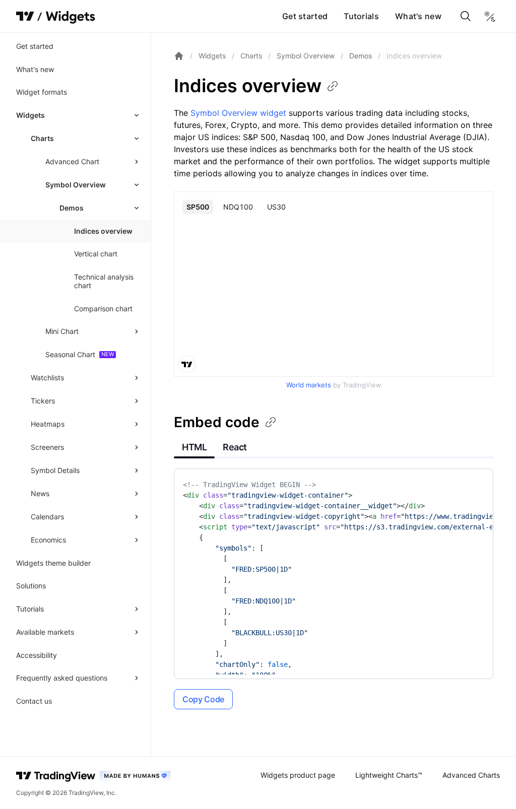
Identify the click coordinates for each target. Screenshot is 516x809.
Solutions (31, 585)
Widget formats (41, 92)
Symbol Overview (75, 184)
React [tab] (235, 447)
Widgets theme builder (53, 563)
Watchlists (47, 377)
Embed (217, 422)
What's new (418, 16)
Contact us (34, 701)
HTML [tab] (194, 447)
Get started (305, 16)
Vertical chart (95, 253)
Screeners (47, 447)
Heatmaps (47, 424)
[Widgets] (69, 17)
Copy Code (203, 699)
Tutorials (361, 16)
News (40, 493)
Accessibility (36, 655)
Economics (48, 539)
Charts (42, 138)
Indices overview (103, 231)
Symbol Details (55, 470)
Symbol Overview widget (238, 113)
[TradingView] (25, 16)
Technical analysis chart (104, 281)
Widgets (30, 115)
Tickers (43, 400)
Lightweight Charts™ (388, 775)
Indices (247, 86)
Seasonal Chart (70, 354)
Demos (360, 55)
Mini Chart (62, 331)
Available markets (45, 632)
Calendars (47, 516)
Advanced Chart (72, 161)
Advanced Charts (471, 775)
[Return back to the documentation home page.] (179, 56)
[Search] (466, 16)
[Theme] (490, 16)
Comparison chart (103, 308)
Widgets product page (298, 775)
